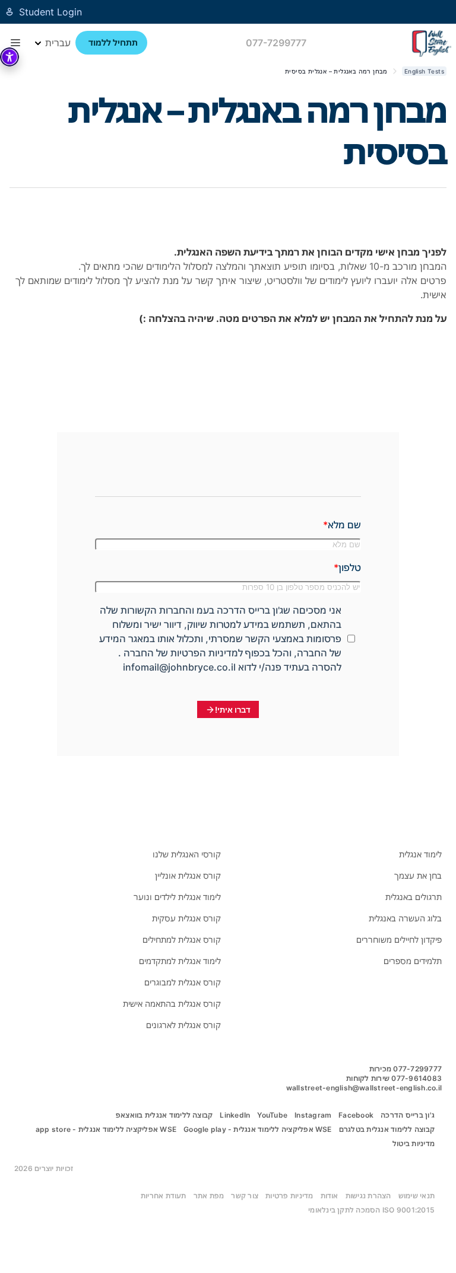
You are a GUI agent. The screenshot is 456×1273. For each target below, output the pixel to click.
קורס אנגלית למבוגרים (182, 982)
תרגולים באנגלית (413, 897)
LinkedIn (235, 1115)
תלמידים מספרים (413, 961)
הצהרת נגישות (368, 1195)
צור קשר (244, 1195)
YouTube (272, 1115)
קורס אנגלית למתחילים (181, 939)
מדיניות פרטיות (289, 1195)
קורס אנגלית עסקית (186, 918)
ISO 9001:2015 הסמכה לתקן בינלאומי (371, 1209)
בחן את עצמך (418, 875)
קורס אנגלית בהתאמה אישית (172, 1003)
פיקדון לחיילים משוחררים (399, 939)
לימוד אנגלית (420, 854)
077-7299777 (276, 43)
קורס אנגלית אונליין (188, 875)
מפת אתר (209, 1195)
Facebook (355, 1115)
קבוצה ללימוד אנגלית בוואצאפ (164, 1115)
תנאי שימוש (416, 1195)
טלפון (349, 567)
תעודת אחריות (163, 1195)
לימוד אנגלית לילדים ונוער (177, 897)
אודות (329, 1195)
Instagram (312, 1115)
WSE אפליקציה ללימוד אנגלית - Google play (257, 1129)
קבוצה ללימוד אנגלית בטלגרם (387, 1129)
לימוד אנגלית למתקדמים (180, 961)
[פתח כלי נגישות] (9, 56)
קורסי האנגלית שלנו (187, 854)
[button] (15, 42)
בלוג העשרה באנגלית (405, 918)
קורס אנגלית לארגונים (183, 1025)
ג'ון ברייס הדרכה (408, 1115)
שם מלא (344, 525)
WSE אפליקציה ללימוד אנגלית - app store (106, 1129)
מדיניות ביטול (413, 1143)
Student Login (50, 12)
